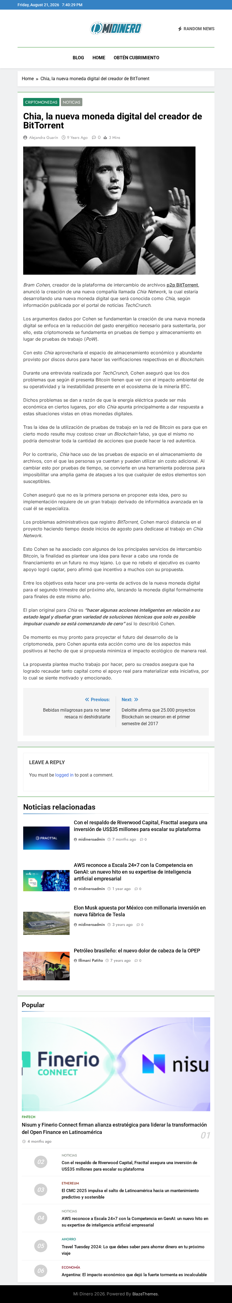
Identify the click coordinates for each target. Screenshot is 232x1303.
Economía (71, 1267)
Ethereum (70, 1183)
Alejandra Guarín (43, 137)
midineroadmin (91, 839)
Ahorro (69, 1239)
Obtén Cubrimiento (136, 57)
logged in (64, 775)
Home (99, 57)
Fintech (28, 1117)
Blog (78, 57)
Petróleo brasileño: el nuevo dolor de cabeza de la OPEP (137, 951)
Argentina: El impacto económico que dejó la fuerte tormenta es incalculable (134, 1274)
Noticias (71, 102)
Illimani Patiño (90, 960)
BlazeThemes (145, 1293)
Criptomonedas (41, 102)
